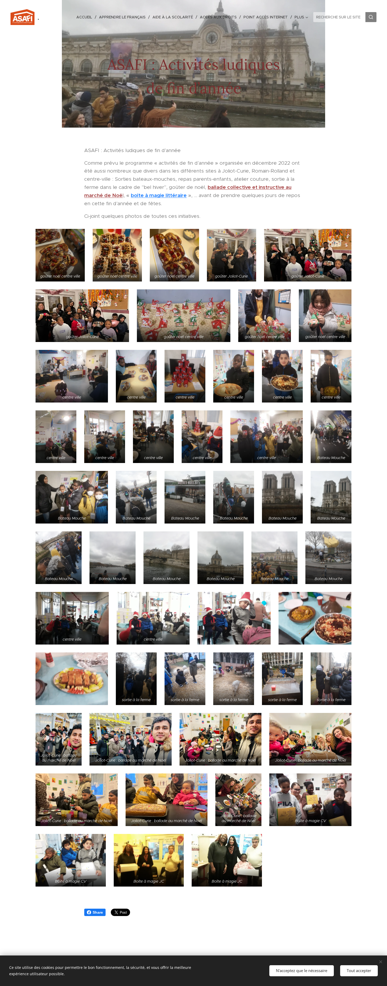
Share (98, 912)
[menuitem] (85, 17)
